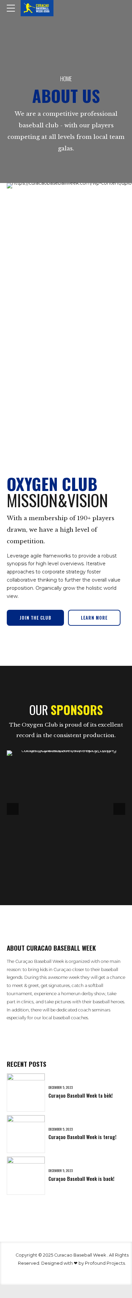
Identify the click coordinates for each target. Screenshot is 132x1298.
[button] (13, 809)
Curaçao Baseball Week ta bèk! (80, 1095)
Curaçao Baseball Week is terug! (82, 1136)
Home (66, 78)
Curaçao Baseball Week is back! (81, 1178)
